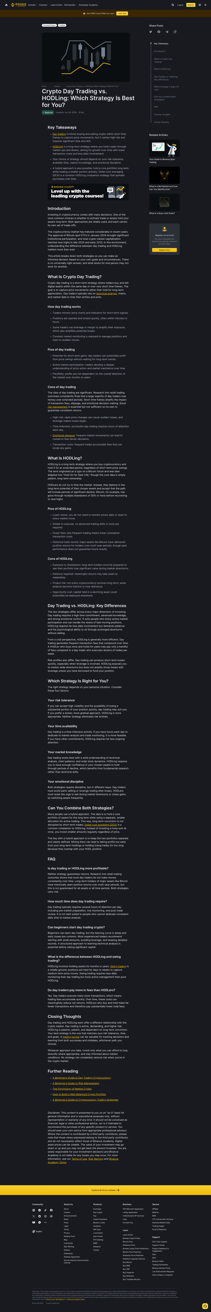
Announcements (70, 1216)
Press (66, 1223)
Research (97, 1247)
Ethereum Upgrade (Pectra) (134, 1259)
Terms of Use (50, 1299)
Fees (154, 1254)
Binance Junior (99, 1223)
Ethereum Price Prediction (133, 1255)
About (66, 1209)
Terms (66, 1229)
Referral (155, 1212)
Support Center (158, 1245)
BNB (154, 1216)
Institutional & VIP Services (133, 1216)
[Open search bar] (172, 5)
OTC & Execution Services (162, 1219)
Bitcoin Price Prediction (132, 1252)
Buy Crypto (97, 1212)
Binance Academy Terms (76, 1299)
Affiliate (155, 1209)
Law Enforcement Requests (163, 1271)
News (66, 1219)
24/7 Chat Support (159, 1242)
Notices (67, 1250)
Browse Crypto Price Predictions (136, 1248)
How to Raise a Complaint (162, 1275)
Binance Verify (158, 1261)
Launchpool (98, 1233)
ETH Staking (98, 1240)
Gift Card (96, 1229)
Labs (125, 1219)
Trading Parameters (160, 1265)
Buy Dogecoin (128, 1272)
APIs (154, 1258)
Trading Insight (158, 1226)
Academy (97, 1226)
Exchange (97, 1209)
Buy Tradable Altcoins (131, 1279)
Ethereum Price (129, 1245)
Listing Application (130, 1212)
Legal (66, 1226)
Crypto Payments (100, 1219)
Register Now (164, 250)
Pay (94, 1216)
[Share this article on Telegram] (166, 31)
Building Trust (69, 1236)
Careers (67, 1212)
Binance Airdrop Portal (161, 1268)
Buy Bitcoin (127, 1262)
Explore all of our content (103, 1190)
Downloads (68, 1253)
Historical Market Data (161, 1223)
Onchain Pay (128, 1223)
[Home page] (18, 5)
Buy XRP (126, 1269)
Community (68, 1243)
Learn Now (122, 13)
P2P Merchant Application (133, 1209)
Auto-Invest (98, 1236)
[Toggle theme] (205, 4)
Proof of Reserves (159, 1229)
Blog (65, 1240)
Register (191, 5)
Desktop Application (72, 1257)
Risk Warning (69, 1247)
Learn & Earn (128, 1235)
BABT (95, 1243)
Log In (180, 5)
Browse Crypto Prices (131, 1238)
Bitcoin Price (128, 1242)
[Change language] (200, 5)
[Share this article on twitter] (150, 31)
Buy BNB (126, 1266)
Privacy (67, 1233)
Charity (96, 1250)
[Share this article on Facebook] (158, 31)
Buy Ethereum (128, 1276)
